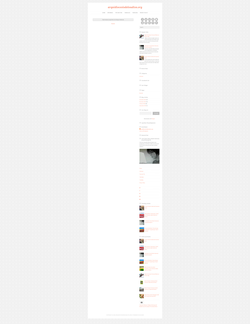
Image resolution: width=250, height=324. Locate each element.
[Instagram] (152, 19)
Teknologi (127, 12)
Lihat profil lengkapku (143, 131)
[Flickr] (156, 19)
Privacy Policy (144, 12)
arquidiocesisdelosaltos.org (125, 7)
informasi (141, 76)
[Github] (152, 22)
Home (103, 12)
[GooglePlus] (149, 19)
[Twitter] (146, 19)
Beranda (113, 23)
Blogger (153, 118)
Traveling (135, 12)
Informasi (110, 12)
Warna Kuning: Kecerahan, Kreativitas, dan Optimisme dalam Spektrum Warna (151, 269)
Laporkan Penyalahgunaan (148, 123)
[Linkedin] (149, 22)
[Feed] (156, 22)
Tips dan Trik (118, 12)
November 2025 (142, 101)
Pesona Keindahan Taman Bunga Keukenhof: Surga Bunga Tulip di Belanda (151, 230)
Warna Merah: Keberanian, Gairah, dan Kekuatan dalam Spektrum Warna (152, 215)
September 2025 (142, 105)
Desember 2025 (142, 99)
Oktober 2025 (142, 103)
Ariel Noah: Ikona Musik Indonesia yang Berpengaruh (150, 139)
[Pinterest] (146, 22)
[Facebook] (142, 19)
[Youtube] (142, 22)
